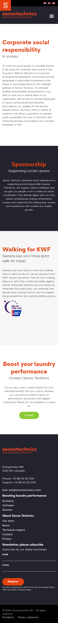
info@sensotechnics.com (25, 490)
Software (8, 505)
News (6, 525)
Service (7, 510)
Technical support (13, 530)
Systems (8, 501)
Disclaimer (8, 617)
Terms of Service (19, 590)
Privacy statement (28, 617)
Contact (29, 415)
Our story (8, 521)
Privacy (7, 539)
